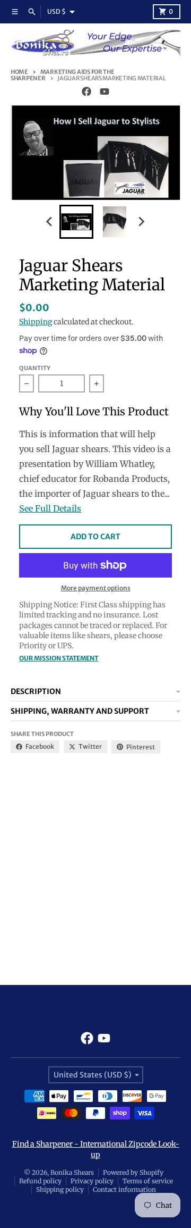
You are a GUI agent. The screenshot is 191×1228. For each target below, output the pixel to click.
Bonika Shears (72, 1172)
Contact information (124, 1189)
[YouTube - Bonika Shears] (104, 91)
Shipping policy (60, 1189)
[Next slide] (141, 221)
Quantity (34, 368)
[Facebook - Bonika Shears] (86, 91)
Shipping (35, 322)
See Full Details (50, 508)
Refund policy (40, 1181)
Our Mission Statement (58, 658)
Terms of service (148, 1181)
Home (19, 72)
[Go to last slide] (49, 221)
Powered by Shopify (133, 1172)
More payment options (96, 588)
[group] (76, 222)
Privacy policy (92, 1181)
